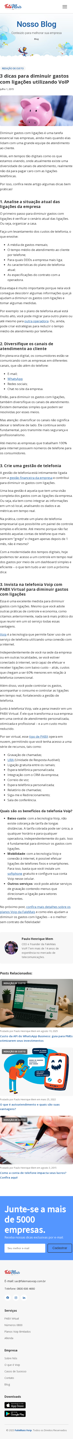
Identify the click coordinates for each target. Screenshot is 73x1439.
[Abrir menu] (65, 7)
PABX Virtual (11, 1318)
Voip (3, 634)
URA (10, 760)
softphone (14, 873)
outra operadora (36, 321)
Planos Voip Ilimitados (17, 1331)
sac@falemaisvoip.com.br (30, 1281)
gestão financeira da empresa (31, 478)
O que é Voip (12, 1365)
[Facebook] (7, 1297)
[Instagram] (16, 1297)
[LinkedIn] (24, 1297)
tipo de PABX (38, 736)
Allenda (8, 1338)
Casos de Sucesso (15, 1371)
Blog (36, 39)
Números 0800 (13, 1325)
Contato (9, 1378)
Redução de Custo (13, 68)
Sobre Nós (10, 1358)
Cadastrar (59, 1248)
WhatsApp (14, 379)
